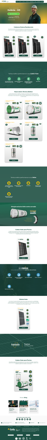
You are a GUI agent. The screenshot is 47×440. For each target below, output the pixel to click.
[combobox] (14, 20)
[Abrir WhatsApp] (45, 438)
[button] (20, 2)
